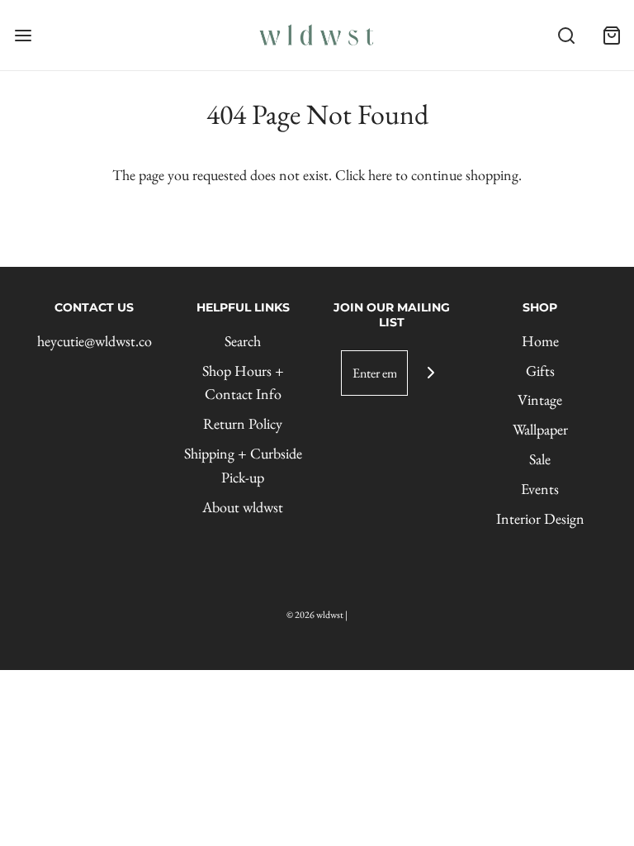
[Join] (430, 373)
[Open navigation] (22, 35)
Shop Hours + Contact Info (243, 382)
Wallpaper (540, 429)
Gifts (540, 370)
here (380, 174)
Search (243, 340)
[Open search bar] (566, 35)
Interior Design (540, 518)
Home (540, 340)
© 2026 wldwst (314, 614)
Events (540, 488)
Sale (540, 458)
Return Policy (242, 423)
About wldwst (242, 506)
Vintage (540, 399)
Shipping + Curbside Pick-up (243, 465)
